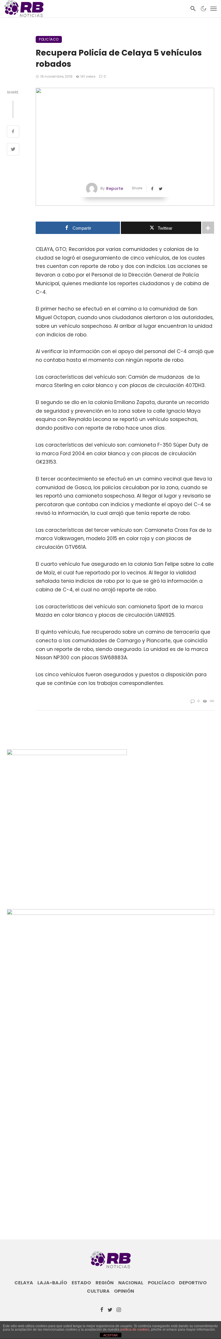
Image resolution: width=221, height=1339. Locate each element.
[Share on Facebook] (13, 132)
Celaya (23, 1283)
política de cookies (134, 1329)
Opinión (124, 1291)
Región (105, 1283)
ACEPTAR (110, 1335)
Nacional (130, 1283)
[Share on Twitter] (13, 150)
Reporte (114, 188)
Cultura (98, 1291)
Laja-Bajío (52, 1283)
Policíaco (49, 39)
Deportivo (193, 1283)
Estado (81, 1283)
